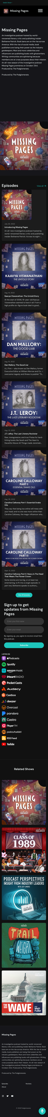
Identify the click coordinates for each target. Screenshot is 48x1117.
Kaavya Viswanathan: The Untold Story (22, 296)
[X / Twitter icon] (7, 1096)
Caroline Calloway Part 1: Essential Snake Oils (23, 503)
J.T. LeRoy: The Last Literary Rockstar (21, 433)
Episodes (5, 1084)
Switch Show (7, 3)
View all (40, 186)
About (4, 1087)
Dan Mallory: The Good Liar (16, 365)
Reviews (28, 1084)
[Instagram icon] (3, 1096)
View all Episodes (24, 595)
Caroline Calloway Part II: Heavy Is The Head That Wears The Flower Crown (24, 575)
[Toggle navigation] (40, 11)
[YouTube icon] (12, 1096)
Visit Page (24, 804)
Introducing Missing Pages (16, 227)
